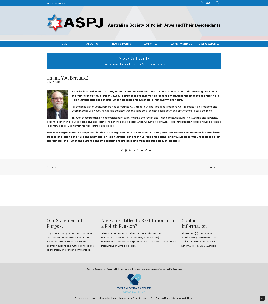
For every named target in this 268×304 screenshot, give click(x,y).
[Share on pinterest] (130, 150)
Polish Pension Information (116, 241)
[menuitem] (202, 2)
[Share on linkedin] (134, 150)
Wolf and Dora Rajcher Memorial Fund (174, 298)
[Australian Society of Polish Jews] (134, 23)
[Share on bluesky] (142, 150)
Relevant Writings (180, 44)
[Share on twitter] (122, 150)
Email (208, 3)
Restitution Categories (114, 237)
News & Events (121, 44)
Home (202, 3)
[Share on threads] (126, 150)
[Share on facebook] (118, 150)
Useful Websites (209, 44)
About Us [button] (92, 44)
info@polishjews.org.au (202, 237)
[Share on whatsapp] (138, 150)
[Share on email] (150, 150)
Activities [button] (150, 44)
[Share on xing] (146, 150)
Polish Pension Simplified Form (118, 245)
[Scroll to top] (262, 297)
